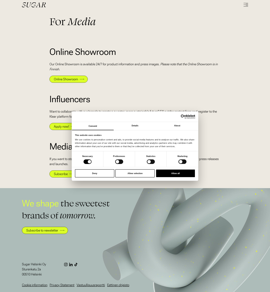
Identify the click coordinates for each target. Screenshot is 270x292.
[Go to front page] (44, 4)
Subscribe (61, 174)
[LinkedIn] (71, 264)
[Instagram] (66, 264)
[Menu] (246, 5)
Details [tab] (135, 125)
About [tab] (177, 125)
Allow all (175, 173)
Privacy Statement (62, 285)
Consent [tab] (93, 126)
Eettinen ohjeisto (118, 285)
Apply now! (61, 126)
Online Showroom (66, 79)
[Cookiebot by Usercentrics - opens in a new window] (183, 116)
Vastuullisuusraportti (91, 285)
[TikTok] (76, 264)
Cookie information (34, 285)
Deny (94, 173)
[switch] (119, 161)
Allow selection (135, 173)
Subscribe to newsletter (42, 230)
